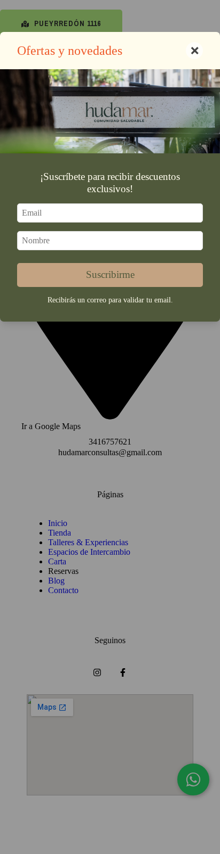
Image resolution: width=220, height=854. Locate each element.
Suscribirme (110, 274)
